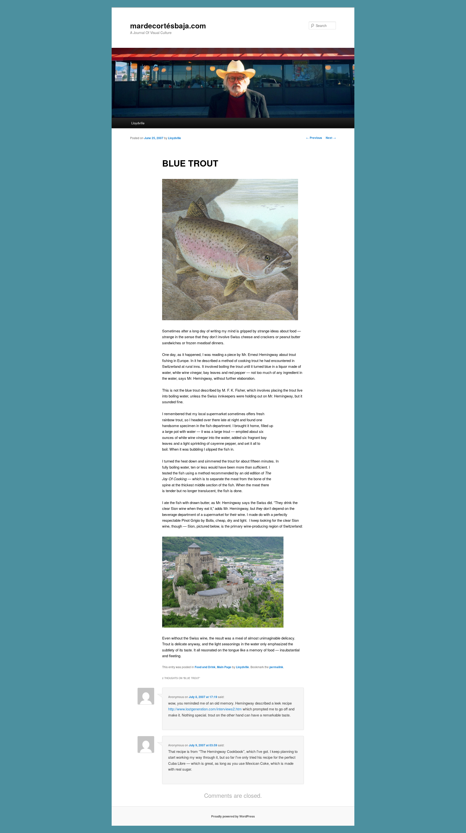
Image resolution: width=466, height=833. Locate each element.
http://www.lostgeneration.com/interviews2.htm (205, 708)
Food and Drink (205, 667)
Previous (314, 137)
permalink (276, 667)
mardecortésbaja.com (168, 25)
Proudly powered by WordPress (233, 816)
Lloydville (137, 123)
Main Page (224, 667)
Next (331, 137)
